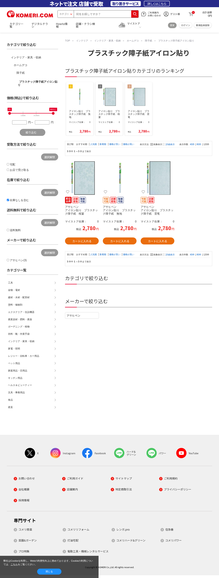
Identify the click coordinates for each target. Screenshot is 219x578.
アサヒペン (73, 315)
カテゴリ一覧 (16, 25)
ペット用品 (14, 363)
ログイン (185, 25)
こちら (14, 564)
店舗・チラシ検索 (85, 25)
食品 (10, 399)
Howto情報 (62, 25)
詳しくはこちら (156, 3)
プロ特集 (23, 551)
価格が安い (115, 144)
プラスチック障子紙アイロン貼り (37, 83)
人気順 (94, 144)
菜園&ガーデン (27, 540)
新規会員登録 (202, 25)
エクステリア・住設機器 (21, 312)
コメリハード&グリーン (130, 540)
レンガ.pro (123, 529)
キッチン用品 (15, 378)
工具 (10, 282)
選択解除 (49, 157)
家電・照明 (14, 348)
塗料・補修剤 (15, 304)
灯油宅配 (72, 540)
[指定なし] (53, 113)
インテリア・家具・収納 (26, 57)
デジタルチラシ (39, 25)
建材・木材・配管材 (19, 297)
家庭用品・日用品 (17, 370)
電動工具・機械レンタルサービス (87, 551)
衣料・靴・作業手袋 (19, 334)
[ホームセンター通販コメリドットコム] (30, 16)
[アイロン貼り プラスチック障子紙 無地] (120, 178)
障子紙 (20, 72)
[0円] (9, 113)
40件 (192, 144)
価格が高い (128, 144)
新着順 (103, 144)
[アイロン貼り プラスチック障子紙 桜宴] (82, 178)
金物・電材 (14, 290)
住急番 (169, 529)
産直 (10, 407)
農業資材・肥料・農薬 (20, 319)
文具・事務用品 (16, 392)
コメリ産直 (25, 529)
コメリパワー (173, 540)
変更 (172, 25)
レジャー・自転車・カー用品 (23, 356)
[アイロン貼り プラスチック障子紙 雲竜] (157, 178)
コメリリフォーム (78, 529)
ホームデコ (20, 65)
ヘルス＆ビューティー (20, 385)
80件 (199, 144)
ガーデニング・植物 (19, 326)
